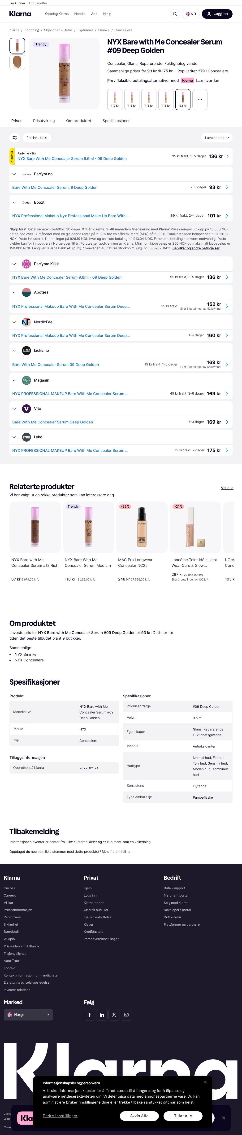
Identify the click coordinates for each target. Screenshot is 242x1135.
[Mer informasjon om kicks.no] (14, 350)
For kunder (17, 3)
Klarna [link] (14, 30)
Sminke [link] (104, 30)
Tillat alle (183, 1116)
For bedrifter (38, 3)
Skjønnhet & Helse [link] (58, 30)
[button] (191, 14)
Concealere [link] (123, 30)
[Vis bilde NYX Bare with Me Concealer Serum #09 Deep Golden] (17, 45)
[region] (122, 1102)
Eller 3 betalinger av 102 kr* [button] (190, 579)
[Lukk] (205, 1082)
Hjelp (107, 14)
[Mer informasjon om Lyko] (14, 437)
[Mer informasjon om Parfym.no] (14, 174)
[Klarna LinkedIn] (102, 1015)
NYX (82, 729)
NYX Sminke (25, 654)
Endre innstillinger (60, 1116)
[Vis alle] (199, 99)
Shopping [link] (32, 30)
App (94, 14)
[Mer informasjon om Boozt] (14, 202)
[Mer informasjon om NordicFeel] (14, 322)
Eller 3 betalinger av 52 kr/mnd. (200, 308)
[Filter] (14, 137)
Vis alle (227, 487)
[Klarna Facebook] (89, 1015)
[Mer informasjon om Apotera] (14, 292)
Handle (80, 14)
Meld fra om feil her (117, 851)
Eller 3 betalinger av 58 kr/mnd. (200, 367)
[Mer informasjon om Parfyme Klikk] (14, 264)
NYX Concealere (29, 660)
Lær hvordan (207, 80)
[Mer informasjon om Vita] (14, 409)
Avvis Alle (139, 1116)
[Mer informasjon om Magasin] (14, 380)
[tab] (16, 120)
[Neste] (226, 541)
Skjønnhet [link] (85, 30)
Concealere (218, 71)
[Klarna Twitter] (114, 1015)
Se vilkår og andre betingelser (196, 248)
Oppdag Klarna (57, 14)
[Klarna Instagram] (126, 1015)
